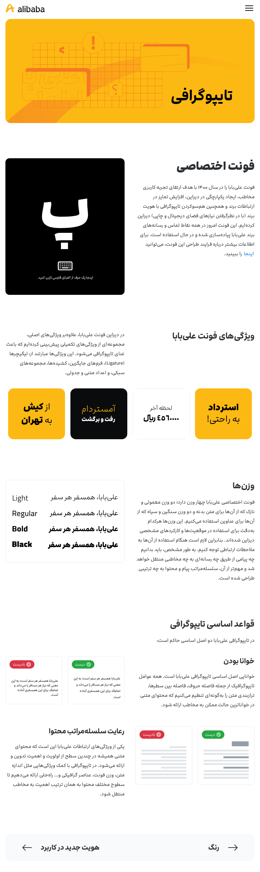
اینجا (249, 253)
